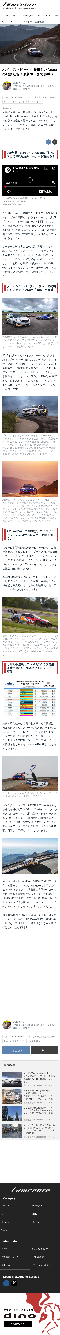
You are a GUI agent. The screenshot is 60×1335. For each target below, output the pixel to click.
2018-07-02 (19, 83)
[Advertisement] (26, 954)
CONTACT (18, 1324)
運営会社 (5, 1249)
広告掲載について (9, 1257)
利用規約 (5, 1265)
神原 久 (17, 86)
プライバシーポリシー (42, 1265)
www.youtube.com (12, 204)
